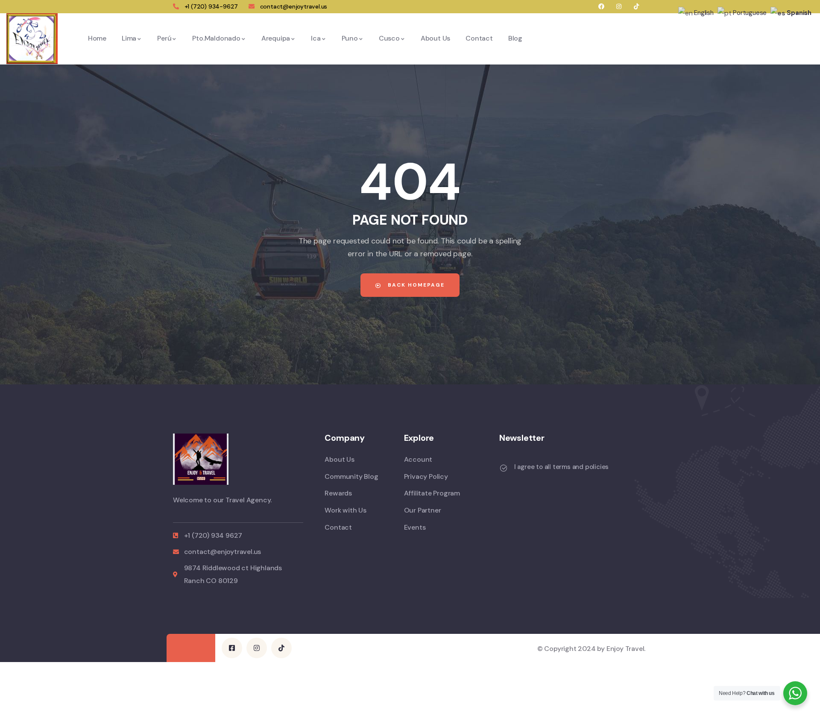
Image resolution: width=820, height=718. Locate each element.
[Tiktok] (636, 6)
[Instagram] (619, 6)
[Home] (32, 38)
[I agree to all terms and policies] (503, 468)
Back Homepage (415, 284)
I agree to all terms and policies (561, 467)
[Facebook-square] (232, 648)
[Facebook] (601, 6)
